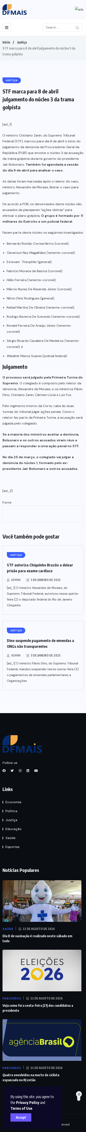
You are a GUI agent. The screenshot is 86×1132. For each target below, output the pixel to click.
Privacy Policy (27, 1102)
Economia (13, 802)
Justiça (22, 42)
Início (6, 42)
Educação (13, 829)
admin (15, 580)
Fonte (7, 502)
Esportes (12, 847)
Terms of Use (21, 1108)
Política (11, 811)
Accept (21, 1117)
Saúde (10, 838)
